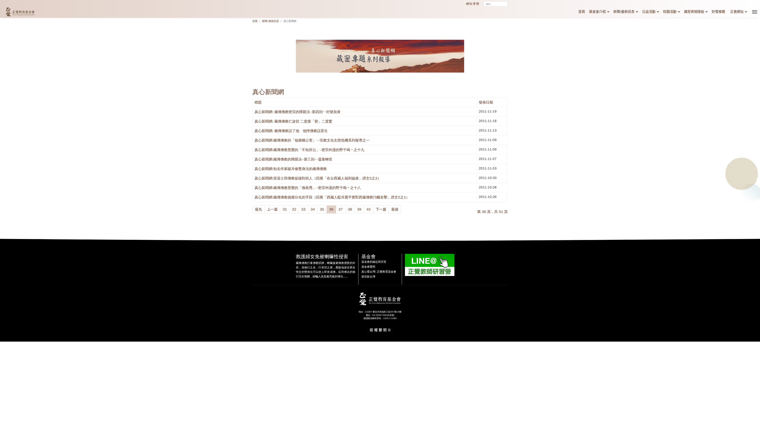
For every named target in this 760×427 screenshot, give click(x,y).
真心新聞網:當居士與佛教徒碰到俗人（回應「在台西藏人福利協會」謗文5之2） (318, 178)
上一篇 (272, 209)
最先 (258, 209)
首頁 (581, 12)
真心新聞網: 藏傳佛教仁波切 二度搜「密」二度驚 (293, 121)
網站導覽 (473, 4)
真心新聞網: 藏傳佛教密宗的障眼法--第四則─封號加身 (297, 112)
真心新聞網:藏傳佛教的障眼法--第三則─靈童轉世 (293, 159)
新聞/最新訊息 (624, 12)
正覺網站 (737, 12)
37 (340, 209)
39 (359, 209)
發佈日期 (486, 102)
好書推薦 (718, 12)
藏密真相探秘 (694, 12)
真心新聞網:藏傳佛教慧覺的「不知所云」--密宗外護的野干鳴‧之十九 (309, 150)
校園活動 (669, 12)
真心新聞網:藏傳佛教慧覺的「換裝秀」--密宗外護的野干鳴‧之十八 (308, 188)
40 (368, 209)
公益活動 (649, 12)
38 (350, 209)
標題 (258, 102)
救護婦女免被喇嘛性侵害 (322, 257)
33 (303, 209)
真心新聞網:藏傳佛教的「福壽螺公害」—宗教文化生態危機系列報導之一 (312, 140)
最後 (394, 209)
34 (313, 209)
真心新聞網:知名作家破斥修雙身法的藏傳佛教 (291, 169)
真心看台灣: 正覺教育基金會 (378, 272)
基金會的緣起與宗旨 (373, 262)
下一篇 (381, 209)
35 (322, 209)
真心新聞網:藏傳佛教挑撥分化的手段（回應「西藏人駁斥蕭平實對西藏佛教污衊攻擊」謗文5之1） (332, 197)
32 (294, 209)
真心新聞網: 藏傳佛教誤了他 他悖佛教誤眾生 (291, 131)
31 (285, 209)
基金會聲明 (368, 267)
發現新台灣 (368, 277)
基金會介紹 (597, 12)
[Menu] (754, 12)
